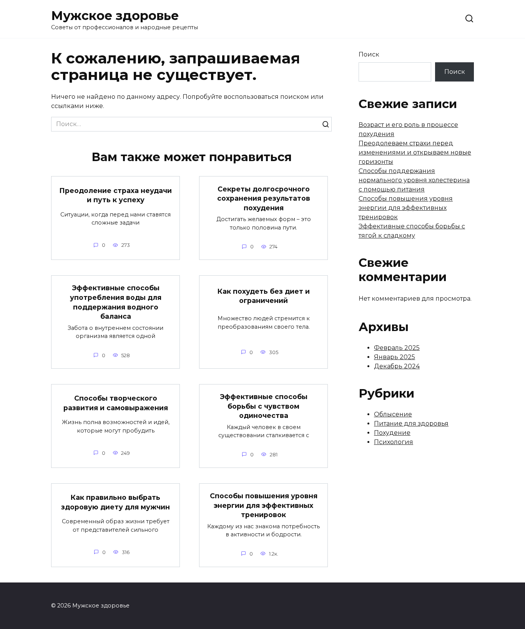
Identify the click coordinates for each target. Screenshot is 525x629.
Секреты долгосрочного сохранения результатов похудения (263, 198)
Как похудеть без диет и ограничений (264, 296)
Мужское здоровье (115, 15)
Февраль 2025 (397, 347)
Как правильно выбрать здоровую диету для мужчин (115, 502)
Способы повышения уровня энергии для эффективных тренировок (263, 505)
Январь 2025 (394, 357)
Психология (393, 442)
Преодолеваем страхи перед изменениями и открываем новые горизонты (415, 152)
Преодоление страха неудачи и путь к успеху (115, 195)
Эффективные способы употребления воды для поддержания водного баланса (115, 302)
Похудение (392, 432)
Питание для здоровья (411, 423)
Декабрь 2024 (397, 366)
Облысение (393, 414)
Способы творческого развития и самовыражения (115, 403)
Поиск (369, 54)
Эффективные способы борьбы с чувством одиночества (263, 406)
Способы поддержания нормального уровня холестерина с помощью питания (414, 180)
